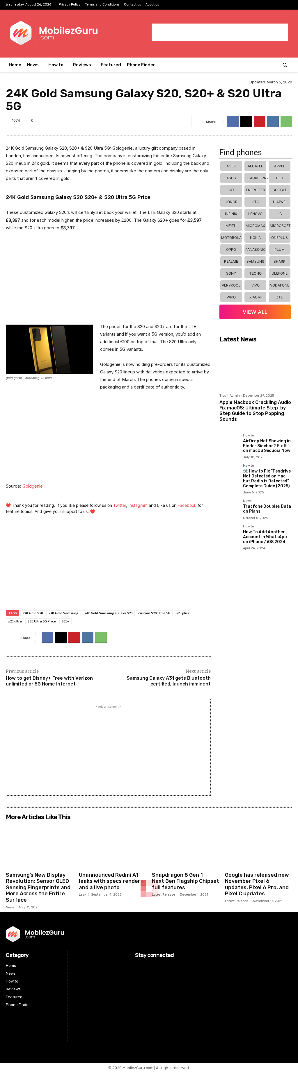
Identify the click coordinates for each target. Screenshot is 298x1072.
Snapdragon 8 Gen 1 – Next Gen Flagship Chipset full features (185, 881)
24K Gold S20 (33, 613)
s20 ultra (15, 621)
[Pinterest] (259, 121)
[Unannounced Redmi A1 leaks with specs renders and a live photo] (112, 846)
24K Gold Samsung (64, 613)
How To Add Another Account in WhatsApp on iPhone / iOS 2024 (265, 536)
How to (248, 435)
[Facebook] (269, 5)
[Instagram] (278, 5)
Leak (82, 894)
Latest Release (163, 894)
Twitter (119, 505)
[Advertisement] (220, 32)
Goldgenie (32, 486)
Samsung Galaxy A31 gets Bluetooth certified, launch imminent (169, 681)
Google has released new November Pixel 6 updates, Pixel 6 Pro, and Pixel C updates (257, 884)
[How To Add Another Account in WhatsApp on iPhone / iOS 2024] (228, 534)
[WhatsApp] (286, 121)
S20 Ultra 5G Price (42, 621)
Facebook (187, 505)
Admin (235, 396)
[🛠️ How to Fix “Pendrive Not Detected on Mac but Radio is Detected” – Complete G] (228, 473)
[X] (287, 5)
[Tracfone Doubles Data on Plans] (228, 508)
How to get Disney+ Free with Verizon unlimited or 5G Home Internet (49, 681)
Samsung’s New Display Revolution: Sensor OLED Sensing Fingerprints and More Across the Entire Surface (38, 887)
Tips (222, 395)
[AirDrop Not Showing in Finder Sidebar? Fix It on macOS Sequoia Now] (228, 443)
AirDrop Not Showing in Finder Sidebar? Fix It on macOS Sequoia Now (267, 446)
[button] (284, 65)
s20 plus (182, 613)
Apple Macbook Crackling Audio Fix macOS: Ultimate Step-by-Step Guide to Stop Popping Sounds (255, 411)
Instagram (138, 505)
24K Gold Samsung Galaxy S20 (108, 613)
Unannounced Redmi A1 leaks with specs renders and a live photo (111, 881)
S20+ (65, 621)
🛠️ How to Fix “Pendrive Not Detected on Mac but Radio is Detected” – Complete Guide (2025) (267, 478)
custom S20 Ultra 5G (154, 613)
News (247, 501)
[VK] (273, 121)
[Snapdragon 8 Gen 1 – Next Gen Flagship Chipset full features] (185, 846)
